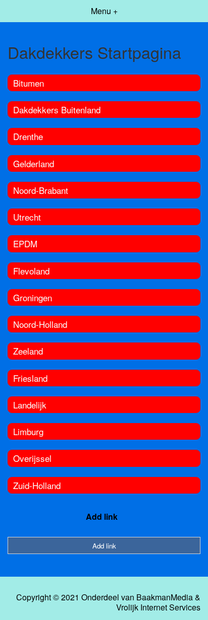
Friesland (30, 378)
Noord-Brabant (40, 190)
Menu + (104, 11)
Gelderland (33, 163)
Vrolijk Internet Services (158, 607)
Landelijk (29, 404)
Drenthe (28, 136)
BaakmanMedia (164, 597)
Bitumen (28, 83)
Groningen (32, 297)
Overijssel (32, 458)
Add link (102, 516)
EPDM (25, 243)
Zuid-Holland (37, 485)
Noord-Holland (40, 324)
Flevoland (31, 270)
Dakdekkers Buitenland (56, 109)
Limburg (28, 431)
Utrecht (27, 217)
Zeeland (28, 351)
